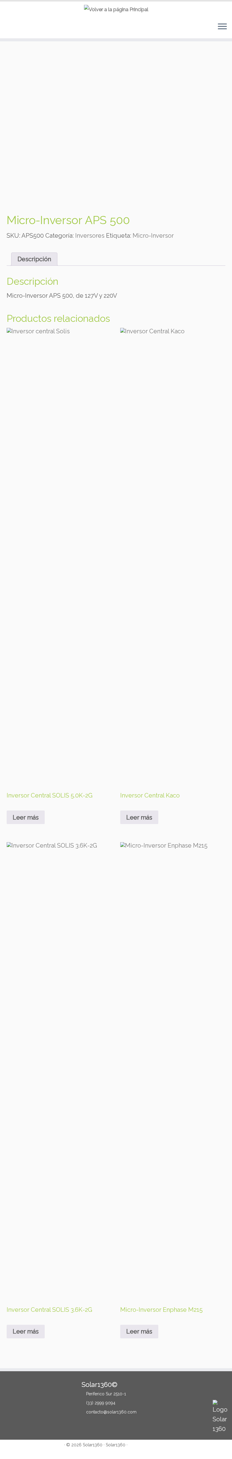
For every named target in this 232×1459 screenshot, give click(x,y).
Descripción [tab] (34, 259)
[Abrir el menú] (222, 27)
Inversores (90, 235)
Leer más (26, 817)
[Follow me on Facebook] (15, 1449)
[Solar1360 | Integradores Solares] (116, 9)
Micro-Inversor (153, 235)
